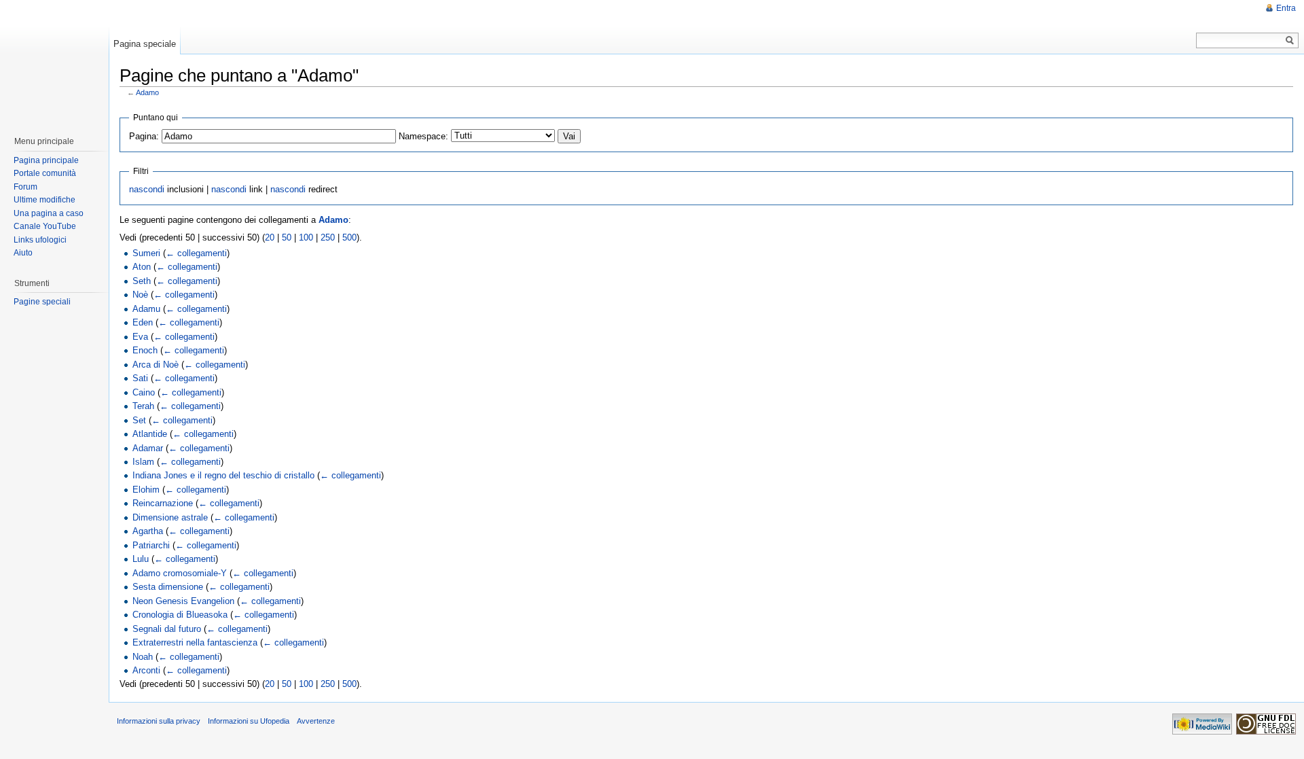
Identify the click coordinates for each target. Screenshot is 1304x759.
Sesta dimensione (167, 587)
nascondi (146, 189)
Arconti (146, 670)
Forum (25, 187)
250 (328, 237)
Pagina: (144, 136)
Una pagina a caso (49, 213)
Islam (143, 462)
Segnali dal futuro (166, 629)
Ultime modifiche (44, 200)
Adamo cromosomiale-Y (179, 573)
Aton (141, 267)
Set (139, 420)
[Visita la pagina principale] (53, 61)
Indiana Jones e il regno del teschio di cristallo (223, 475)
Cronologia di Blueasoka (180, 615)
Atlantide (149, 434)
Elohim (146, 489)
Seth (141, 281)
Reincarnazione (162, 503)
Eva (140, 337)
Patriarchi (151, 545)
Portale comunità (45, 173)
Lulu (140, 559)
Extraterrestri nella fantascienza (194, 642)
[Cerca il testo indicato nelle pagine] (1290, 40)
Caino (143, 392)
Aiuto (23, 253)
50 (286, 237)
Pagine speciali (42, 301)
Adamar (147, 448)
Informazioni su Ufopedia (248, 721)
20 (269, 237)
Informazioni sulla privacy (158, 721)
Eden (142, 322)
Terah (143, 406)
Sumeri (146, 253)
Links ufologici (40, 240)
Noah (142, 657)
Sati (140, 378)
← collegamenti (196, 253)
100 (306, 237)
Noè (140, 294)
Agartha (147, 531)
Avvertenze (316, 721)
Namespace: (423, 136)
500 (349, 237)
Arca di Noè (155, 364)
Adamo (147, 92)
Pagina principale (46, 160)
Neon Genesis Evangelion (183, 601)
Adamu (146, 309)
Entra (1286, 8)
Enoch (145, 350)
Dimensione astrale (170, 517)
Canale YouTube (45, 226)
